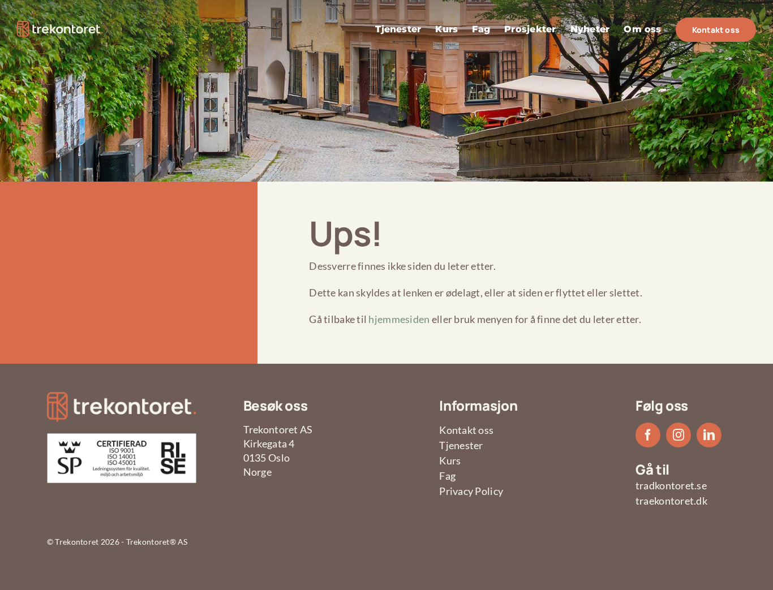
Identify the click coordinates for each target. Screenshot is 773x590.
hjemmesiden (399, 319)
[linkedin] (709, 435)
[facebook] (647, 435)
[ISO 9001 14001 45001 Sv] (121, 438)
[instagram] (678, 435)
